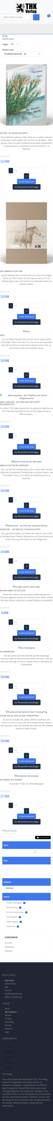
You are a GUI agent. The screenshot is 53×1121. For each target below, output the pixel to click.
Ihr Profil (8, 943)
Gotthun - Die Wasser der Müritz (14, 133)
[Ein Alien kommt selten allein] (26, 586)
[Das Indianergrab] (26, 647)
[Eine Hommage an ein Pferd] (26, 231)
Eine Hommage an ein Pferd (11, 271)
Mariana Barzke (13, 907)
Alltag (4, 35)
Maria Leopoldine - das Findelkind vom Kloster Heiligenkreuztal (20, 403)
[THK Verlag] (26, 8)
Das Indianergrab (7, 651)
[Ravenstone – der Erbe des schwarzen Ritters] (26, 525)
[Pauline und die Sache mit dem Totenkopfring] (26, 711)
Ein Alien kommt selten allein (12, 590)
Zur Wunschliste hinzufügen (26, 186)
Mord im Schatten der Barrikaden (14, 465)
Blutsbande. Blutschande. (11, 779)
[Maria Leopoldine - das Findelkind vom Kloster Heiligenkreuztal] (26, 396)
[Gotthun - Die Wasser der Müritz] (26, 93)
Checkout (9, 951)
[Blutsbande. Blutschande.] (26, 775)
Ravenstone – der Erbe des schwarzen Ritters (20, 529)
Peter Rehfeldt (13, 917)
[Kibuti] (26, 331)
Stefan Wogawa (13, 921)
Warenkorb (9, 947)
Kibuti (2, 335)
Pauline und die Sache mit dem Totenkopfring (19, 715)
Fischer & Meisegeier (15, 903)
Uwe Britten (12, 926)
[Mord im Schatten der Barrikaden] (26, 461)
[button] (10, 1012)
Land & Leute (8, 38)
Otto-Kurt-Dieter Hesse (16, 912)
